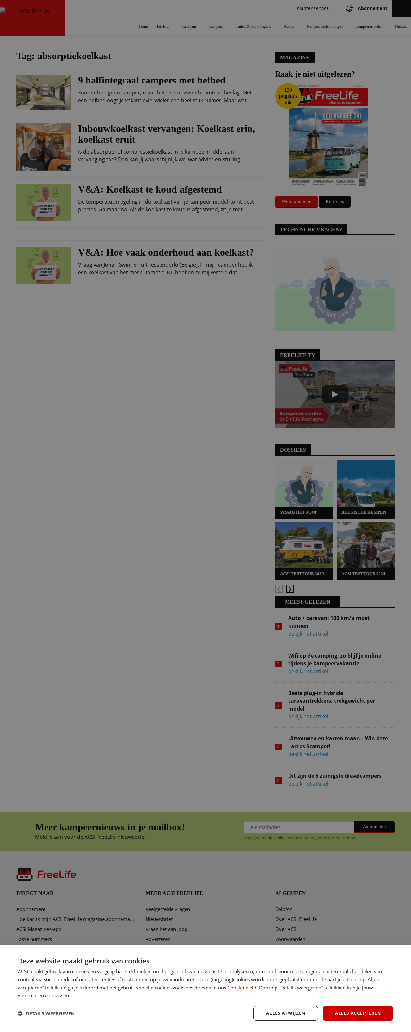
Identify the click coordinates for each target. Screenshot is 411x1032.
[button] (46, 1013)
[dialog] (205, 988)
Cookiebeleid (241, 987)
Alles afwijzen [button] (285, 1013)
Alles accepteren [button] (358, 1013)
